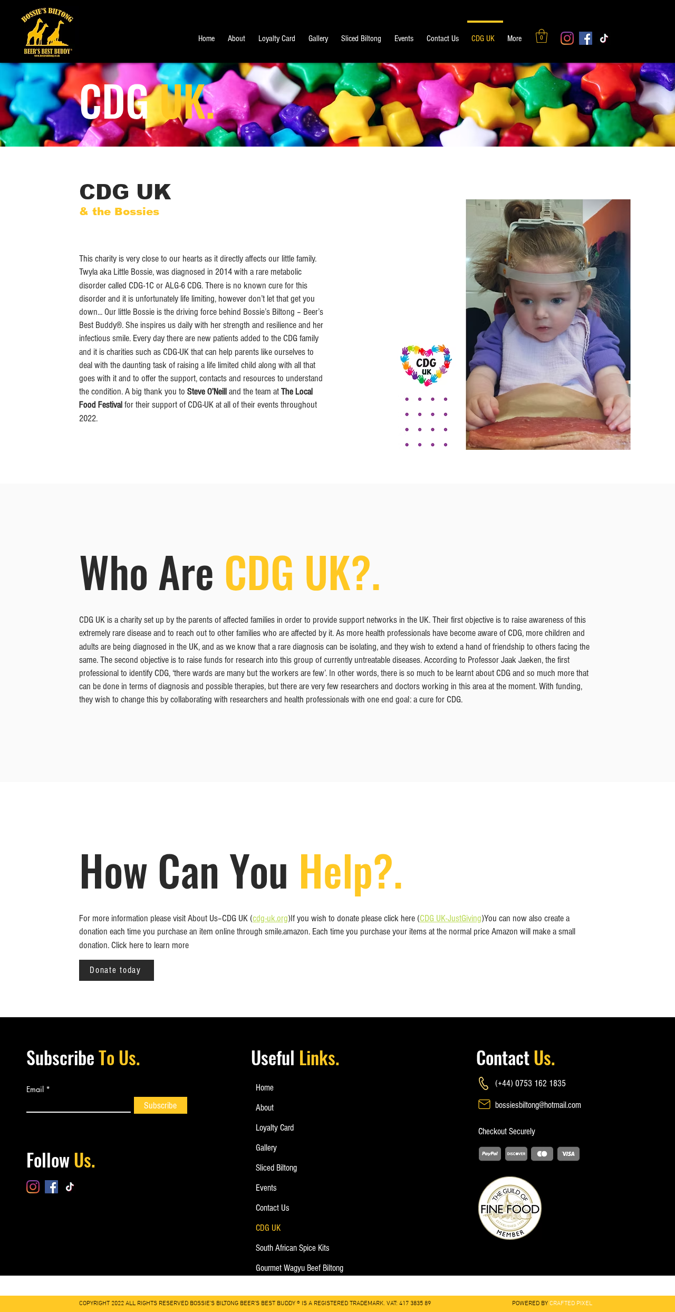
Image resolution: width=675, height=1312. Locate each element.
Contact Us (273, 1208)
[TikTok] (604, 38)
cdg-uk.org (270, 918)
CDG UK (268, 1228)
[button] (541, 36)
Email (35, 1089)
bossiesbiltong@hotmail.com (538, 1105)
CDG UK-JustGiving (450, 918)
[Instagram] (567, 38)
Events (266, 1188)
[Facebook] (585, 38)
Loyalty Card (275, 1128)
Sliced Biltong (276, 1168)
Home (265, 1088)
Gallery (266, 1148)
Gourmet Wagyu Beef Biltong (290, 1268)
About (265, 1108)
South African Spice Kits (290, 1248)
